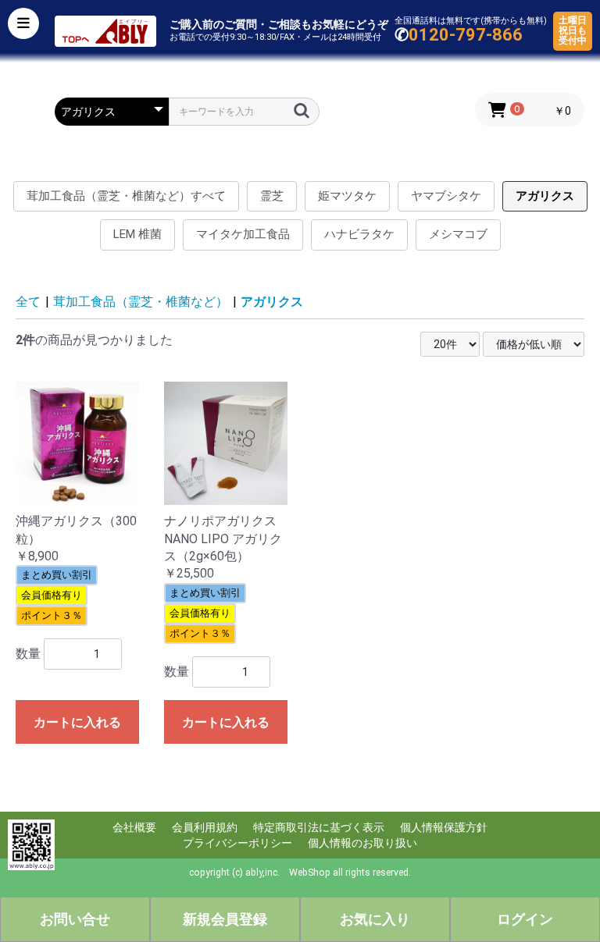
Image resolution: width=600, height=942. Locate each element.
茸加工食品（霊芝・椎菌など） (140, 301)
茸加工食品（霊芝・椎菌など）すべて (126, 196)
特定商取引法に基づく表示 (318, 827)
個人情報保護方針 (444, 827)
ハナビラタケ (359, 234)
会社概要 (134, 827)
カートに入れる (77, 722)
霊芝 (272, 196)
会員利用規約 (205, 827)
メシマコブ (458, 234)
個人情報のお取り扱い (362, 843)
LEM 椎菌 (137, 234)
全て (28, 301)
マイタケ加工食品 (243, 234)
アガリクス (545, 196)
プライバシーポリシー (237, 843)
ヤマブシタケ (446, 196)
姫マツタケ (347, 196)
